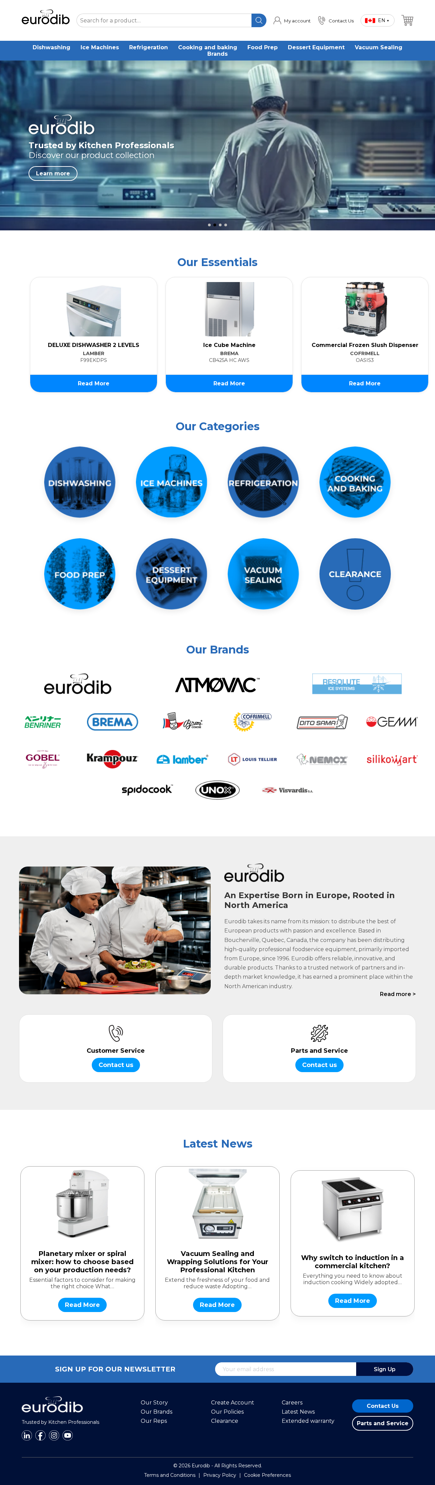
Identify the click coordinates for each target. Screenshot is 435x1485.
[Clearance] (355, 574)
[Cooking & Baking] (355, 482)
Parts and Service (382, 1423)
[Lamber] (182, 759)
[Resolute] (357, 684)
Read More (93, 383)
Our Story (154, 1402)
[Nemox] (322, 759)
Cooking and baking (207, 47)
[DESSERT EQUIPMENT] (171, 574)
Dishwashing (51, 47)
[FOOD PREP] (80, 574)
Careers (292, 1402)
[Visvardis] (287, 790)
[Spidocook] (148, 790)
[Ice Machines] (171, 482)
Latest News (298, 1412)
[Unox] (217, 790)
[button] (209, 225)
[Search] (258, 20)
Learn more (53, 173)
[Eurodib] (77, 684)
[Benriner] (43, 722)
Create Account (232, 1402)
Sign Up (385, 1369)
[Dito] (322, 722)
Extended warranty (308, 1421)
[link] (292, 20)
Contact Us (383, 1406)
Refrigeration (148, 47)
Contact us (116, 1065)
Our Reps (154, 1421)
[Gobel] (43, 759)
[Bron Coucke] (182, 722)
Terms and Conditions (169, 1475)
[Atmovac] (217, 684)
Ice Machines (100, 47)
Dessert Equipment (316, 47)
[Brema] (113, 722)
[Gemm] (392, 722)
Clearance (224, 1421)
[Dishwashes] (80, 482)
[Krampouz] (113, 759)
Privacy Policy (219, 1475)
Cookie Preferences (267, 1475)
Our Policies (227, 1412)
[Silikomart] (392, 759)
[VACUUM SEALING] (263, 574)
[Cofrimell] (252, 722)
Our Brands (156, 1412)
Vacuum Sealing (378, 47)
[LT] (252, 759)
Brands (217, 54)
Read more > (398, 994)
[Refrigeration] (263, 482)
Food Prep (262, 47)
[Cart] (407, 20)
